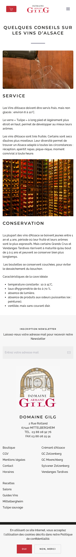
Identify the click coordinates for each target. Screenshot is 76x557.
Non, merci (48, 549)
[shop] (11, 9)
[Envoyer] (69, 352)
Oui (24, 549)
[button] (68, 9)
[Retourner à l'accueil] (38, 9)
